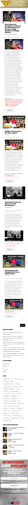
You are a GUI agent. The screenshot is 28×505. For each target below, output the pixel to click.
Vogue (22, 418)
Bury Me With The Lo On (8, 384)
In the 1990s (13, 401)
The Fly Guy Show (7, 415)
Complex (17, 384)
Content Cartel (6, 386)
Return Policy (24, 497)
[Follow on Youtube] (18, 503)
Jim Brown (5, 403)
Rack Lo (18, 410)
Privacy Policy (16, 497)
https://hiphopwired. (10, 243)
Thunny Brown (6, 418)
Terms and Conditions (6, 497)
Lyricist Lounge (15, 406)
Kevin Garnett (20, 403)
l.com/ (15, 176)
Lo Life (4, 406)
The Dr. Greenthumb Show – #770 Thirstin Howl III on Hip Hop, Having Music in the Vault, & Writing (14, 355)
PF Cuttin (13, 410)
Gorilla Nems (6, 396)
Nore (9, 410)
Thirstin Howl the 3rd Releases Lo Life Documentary (13, 203)
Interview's (8, 135)
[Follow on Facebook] (9, 503)
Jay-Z (18, 401)
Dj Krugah (5, 391)
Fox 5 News (19, 393)
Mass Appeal (20, 408)
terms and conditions (17, 481)
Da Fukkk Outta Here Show (9, 388)
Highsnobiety (6, 398)
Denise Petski (16, 37)
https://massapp (9, 176)
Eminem (13, 393)
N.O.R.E (4, 410)
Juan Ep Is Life (13, 403)
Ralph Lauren (6, 413)
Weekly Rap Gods (7, 420)
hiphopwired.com (15, 398)
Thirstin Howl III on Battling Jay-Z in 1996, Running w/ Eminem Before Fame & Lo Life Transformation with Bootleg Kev (13, 349)
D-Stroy (20, 386)
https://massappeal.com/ (11, 313)
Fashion (15, 34)
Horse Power (6, 401)
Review (4, 371)
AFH (12, 379)
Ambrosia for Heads (18, 379)
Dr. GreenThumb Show (14, 391)
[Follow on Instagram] (15, 503)
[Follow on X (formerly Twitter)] (12, 503)
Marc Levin (5, 408)
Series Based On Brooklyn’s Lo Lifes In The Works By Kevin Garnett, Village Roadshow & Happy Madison (13, 28)
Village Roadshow (15, 418)
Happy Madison (14, 396)
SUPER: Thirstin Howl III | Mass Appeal (13, 132)
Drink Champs (6, 393)
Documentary (8, 34)
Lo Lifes (9, 406)
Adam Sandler (6, 379)
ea (13, 176)
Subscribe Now (14, 486)
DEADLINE (8, 37)
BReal (11, 381)
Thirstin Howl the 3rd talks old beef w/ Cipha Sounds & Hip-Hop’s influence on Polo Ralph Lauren (13, 338)
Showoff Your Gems (15, 413)
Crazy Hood (14, 386)
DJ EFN (18, 388)
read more (9, 110)
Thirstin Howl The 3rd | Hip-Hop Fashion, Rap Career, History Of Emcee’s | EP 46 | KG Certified (14, 343)
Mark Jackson (12, 408)
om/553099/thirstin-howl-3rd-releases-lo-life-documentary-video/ (14, 244)
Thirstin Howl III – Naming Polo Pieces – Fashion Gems (12, 272)
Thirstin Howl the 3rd (17, 415)
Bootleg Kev (6, 381)
